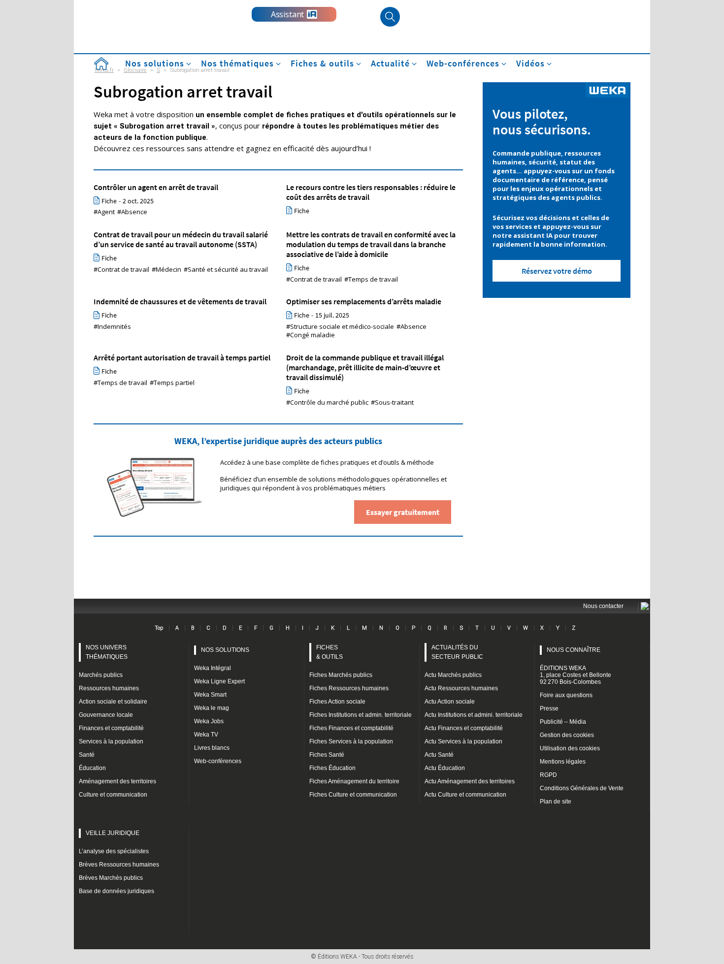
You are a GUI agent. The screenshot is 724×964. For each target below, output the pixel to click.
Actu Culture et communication (465, 794)
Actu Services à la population (463, 741)
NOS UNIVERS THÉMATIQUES (107, 652)
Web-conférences (217, 761)
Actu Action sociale (450, 701)
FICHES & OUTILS (329, 652)
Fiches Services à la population (351, 741)
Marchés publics (101, 675)
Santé (87, 754)
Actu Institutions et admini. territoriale (474, 714)
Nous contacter (603, 606)
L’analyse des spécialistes (114, 851)
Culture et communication (113, 794)
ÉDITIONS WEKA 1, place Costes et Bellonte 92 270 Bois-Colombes (575, 675)
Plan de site (555, 801)
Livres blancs (212, 747)
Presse (549, 708)
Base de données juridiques (116, 891)
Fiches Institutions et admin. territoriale (360, 714)
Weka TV (206, 734)
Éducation (92, 768)
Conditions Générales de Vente (582, 788)
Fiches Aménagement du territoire (354, 781)
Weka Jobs (209, 721)
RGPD (548, 774)
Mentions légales (563, 761)
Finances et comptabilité (111, 728)
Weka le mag (211, 708)
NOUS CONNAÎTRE (573, 649)
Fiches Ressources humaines (349, 688)
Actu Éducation (445, 768)
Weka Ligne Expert (219, 681)
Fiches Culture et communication (353, 794)
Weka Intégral (212, 668)
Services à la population (111, 741)
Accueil (101, 64)
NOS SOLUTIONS (225, 649)
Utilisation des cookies (570, 748)
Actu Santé (439, 754)
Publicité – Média (563, 721)
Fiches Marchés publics (340, 675)
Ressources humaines (109, 688)
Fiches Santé (326, 754)
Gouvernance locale (106, 714)
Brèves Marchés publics (111, 877)
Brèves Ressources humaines (119, 864)
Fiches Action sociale (337, 701)
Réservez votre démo (557, 271)
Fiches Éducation (332, 768)
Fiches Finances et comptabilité (351, 728)
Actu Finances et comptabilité (464, 728)
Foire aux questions (566, 695)
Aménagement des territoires (117, 781)
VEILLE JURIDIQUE (112, 833)
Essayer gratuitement (402, 512)
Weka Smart (210, 694)
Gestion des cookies (567, 735)
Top (159, 627)
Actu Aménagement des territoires (470, 781)
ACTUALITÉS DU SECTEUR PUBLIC (457, 652)
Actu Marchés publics (453, 675)
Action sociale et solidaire (113, 701)
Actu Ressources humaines (461, 688)
